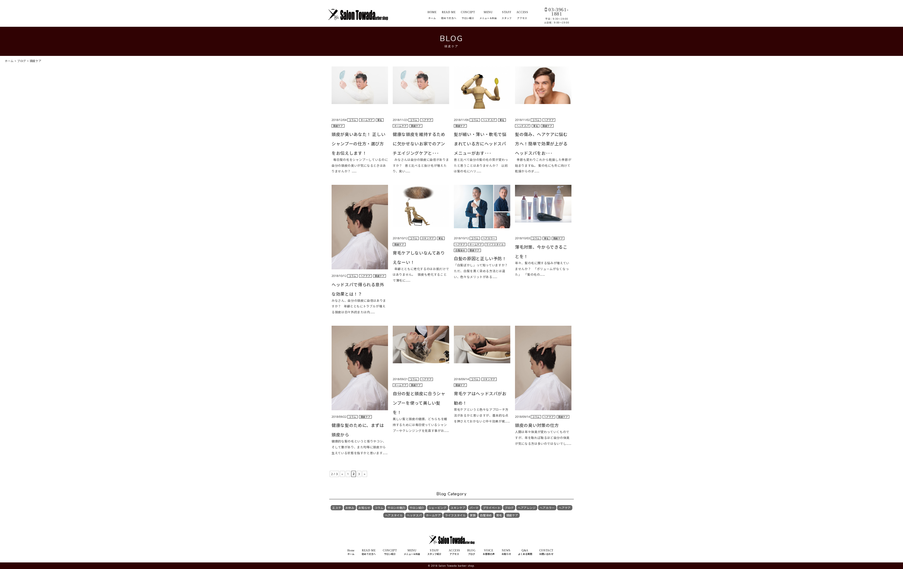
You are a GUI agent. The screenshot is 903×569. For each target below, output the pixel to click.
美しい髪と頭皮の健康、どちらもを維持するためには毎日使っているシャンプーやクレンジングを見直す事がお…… (421, 425)
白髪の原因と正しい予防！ (480, 258)
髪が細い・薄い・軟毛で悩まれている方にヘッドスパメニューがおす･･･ (480, 144)
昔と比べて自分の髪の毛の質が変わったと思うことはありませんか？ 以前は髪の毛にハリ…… (481, 165)
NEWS (506, 552)
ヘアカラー (547, 508)
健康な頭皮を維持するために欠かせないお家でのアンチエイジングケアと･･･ (419, 144)
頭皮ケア (512, 515)
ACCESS (522, 15)
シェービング (438, 508)
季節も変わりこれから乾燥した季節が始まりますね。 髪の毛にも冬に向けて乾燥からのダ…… (543, 165)
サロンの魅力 (396, 508)
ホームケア (433, 515)
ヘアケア (565, 508)
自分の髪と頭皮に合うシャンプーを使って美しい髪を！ (419, 403)
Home (351, 552)
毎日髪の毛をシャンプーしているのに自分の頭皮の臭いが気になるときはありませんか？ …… (360, 165)
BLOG (471, 552)
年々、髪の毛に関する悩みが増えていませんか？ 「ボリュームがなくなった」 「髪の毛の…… (542, 269)
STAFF (507, 15)
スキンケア (458, 508)
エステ (336, 508)
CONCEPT (468, 15)
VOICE (489, 552)
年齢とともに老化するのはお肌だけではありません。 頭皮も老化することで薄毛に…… (421, 275)
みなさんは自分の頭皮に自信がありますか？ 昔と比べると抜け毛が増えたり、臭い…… (421, 165)
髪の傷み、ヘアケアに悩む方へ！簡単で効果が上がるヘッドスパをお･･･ (541, 144)
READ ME (448, 15)
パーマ (474, 508)
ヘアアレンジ (527, 508)
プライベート (492, 508)
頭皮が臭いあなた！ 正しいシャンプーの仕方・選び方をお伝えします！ (358, 144)
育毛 (499, 515)
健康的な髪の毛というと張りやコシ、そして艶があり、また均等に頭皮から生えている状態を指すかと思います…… (360, 447)
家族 (473, 515)
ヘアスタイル (394, 515)
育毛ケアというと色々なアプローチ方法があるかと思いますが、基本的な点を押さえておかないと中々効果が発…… (482, 415)
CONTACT (546, 552)
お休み (349, 508)
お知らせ (364, 508)
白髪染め (486, 515)
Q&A (525, 552)
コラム (379, 508)
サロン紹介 (417, 508)
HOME (432, 15)
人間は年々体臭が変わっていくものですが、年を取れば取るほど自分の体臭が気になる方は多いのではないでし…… (543, 437)
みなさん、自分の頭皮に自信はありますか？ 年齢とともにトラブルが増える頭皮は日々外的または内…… (359, 306)
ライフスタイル (455, 515)
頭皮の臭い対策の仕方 (537, 425)
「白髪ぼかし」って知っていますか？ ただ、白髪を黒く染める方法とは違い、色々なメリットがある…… (482, 271)
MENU (488, 15)
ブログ (509, 508)
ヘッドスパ (414, 515)
